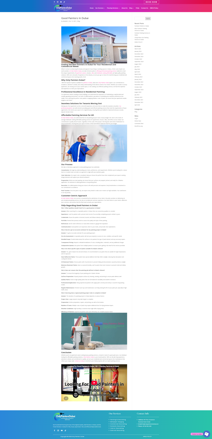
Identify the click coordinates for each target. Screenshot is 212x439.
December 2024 (139, 54)
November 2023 (139, 84)
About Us (125, 8)
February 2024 (138, 77)
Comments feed (139, 123)
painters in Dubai (87, 82)
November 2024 (139, 56)
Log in (136, 118)
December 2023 (139, 82)
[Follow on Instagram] (57, 2)
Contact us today (79, 361)
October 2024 (138, 59)
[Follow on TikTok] (64, 2)
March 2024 (138, 74)
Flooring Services (112, 8)
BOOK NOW (151, 2)
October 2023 (138, 87)
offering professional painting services (106, 71)
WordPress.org (139, 126)
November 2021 (139, 102)
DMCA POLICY (138, 42)
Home (92, 8)
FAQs (137, 8)
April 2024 (137, 72)
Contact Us (144, 8)
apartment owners (81, 73)
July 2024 (137, 66)
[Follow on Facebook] (54, 2)
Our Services (99, 8)
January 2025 (138, 51)
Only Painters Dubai (103, 82)
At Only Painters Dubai (75, 71)
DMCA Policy (154, 8)
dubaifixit (65, 21)
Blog (130, 8)
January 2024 (138, 79)
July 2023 (137, 94)
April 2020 (137, 105)
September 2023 (139, 89)
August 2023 (138, 92)
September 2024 (139, 61)
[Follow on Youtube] (61, 2)
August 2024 (138, 64)
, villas (92, 73)
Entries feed (138, 121)
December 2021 (139, 100)
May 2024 (137, 69)
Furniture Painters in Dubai (142, 26)
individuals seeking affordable (104, 73)
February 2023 (138, 97)
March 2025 (138, 49)
